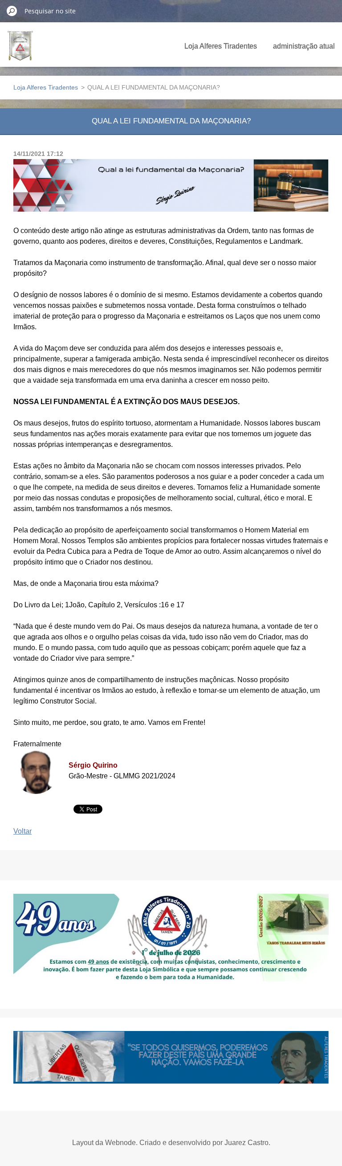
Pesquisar (12, 11)
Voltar (22, 831)
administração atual (304, 46)
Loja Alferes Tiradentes (220, 46)
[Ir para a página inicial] (20, 50)
